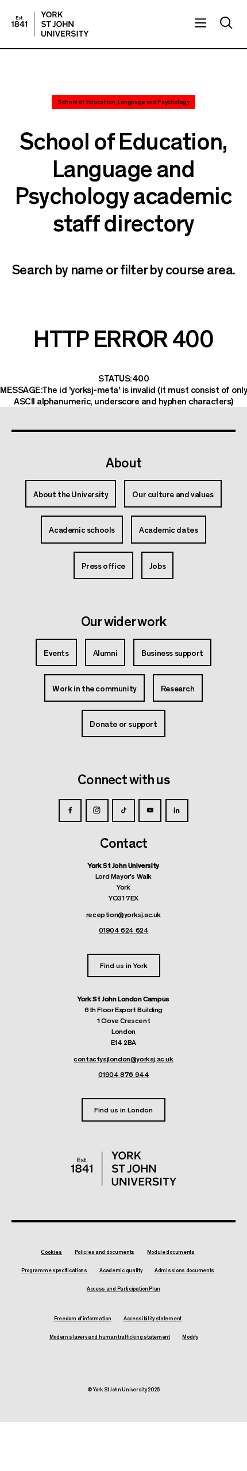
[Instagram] (97, 810)
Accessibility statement (153, 1318)
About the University (70, 493)
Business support (172, 652)
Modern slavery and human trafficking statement (109, 1337)
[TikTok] (123, 810)
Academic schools (82, 529)
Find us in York (124, 965)
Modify (190, 1337)
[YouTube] (149, 810)
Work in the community (94, 688)
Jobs (157, 565)
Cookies (51, 1252)
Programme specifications (54, 1270)
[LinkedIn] (176, 810)
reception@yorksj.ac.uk (123, 914)
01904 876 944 (123, 1074)
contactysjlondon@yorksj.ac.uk (123, 1058)
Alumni (105, 652)
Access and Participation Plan (123, 1288)
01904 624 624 (124, 929)
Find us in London (123, 1109)
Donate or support (123, 723)
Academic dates (168, 529)
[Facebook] (70, 810)
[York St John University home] (49, 24)
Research (178, 688)
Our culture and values (172, 493)
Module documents (171, 1252)
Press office (103, 565)
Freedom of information (82, 1318)
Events (56, 652)
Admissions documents (184, 1270)
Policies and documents (104, 1252)
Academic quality (120, 1270)
